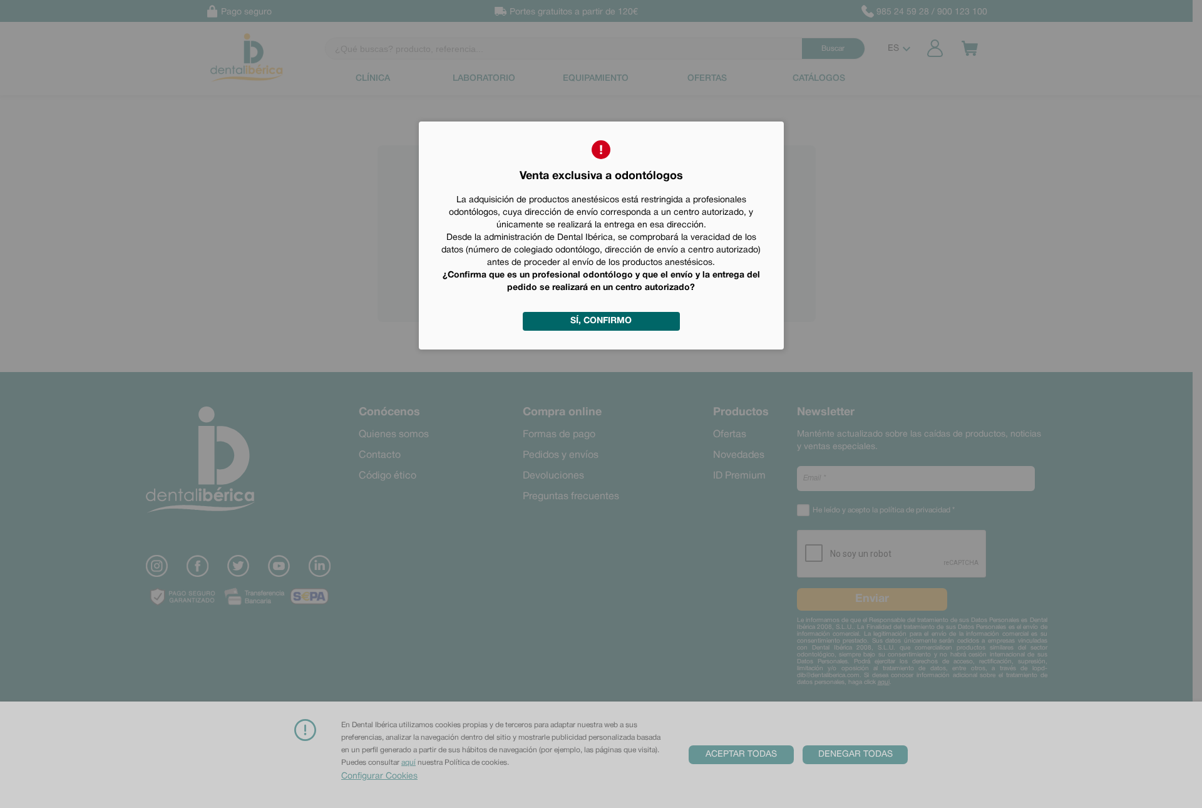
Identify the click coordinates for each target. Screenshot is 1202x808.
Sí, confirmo (601, 321)
